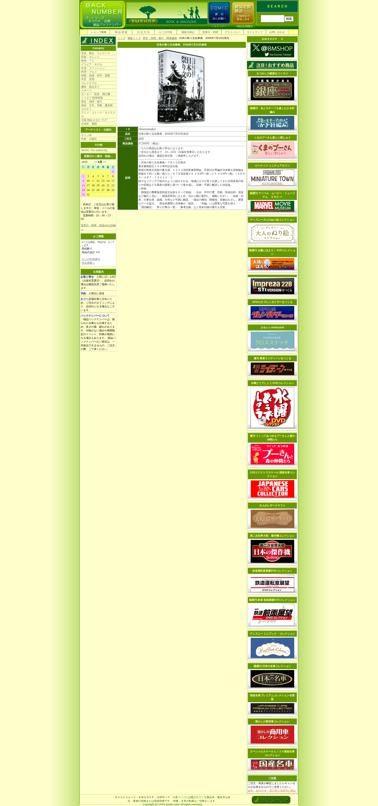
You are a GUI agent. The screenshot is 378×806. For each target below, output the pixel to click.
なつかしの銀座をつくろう (272, 73)
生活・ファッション (93, 68)
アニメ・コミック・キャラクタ (98, 114)
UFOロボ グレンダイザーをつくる (272, 302)
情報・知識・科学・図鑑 (95, 75)
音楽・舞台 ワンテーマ (95, 53)
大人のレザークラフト (272, 505)
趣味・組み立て (90, 86)
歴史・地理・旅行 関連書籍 (160, 38)
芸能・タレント (90, 56)
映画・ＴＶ (87, 60)
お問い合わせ (277, 32)
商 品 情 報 (121, 32)
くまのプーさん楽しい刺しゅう (272, 137)
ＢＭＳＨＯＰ (146, 797)
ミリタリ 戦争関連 (92, 97)
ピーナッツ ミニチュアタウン (272, 165)
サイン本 (86, 135)
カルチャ (86, 109)
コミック (219, 26)
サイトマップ (255, 32)
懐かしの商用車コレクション (272, 721)
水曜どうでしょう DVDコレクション (272, 383)
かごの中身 (165, 32)
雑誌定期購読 (245, 26)
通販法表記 (187, 32)
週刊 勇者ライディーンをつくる (272, 358)
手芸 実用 (87, 79)
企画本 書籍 (89, 123)
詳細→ (109, 156)
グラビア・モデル (91, 64)
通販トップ (134, 38)
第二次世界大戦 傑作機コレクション (272, 535)
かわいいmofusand (272, 327)
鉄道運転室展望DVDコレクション (272, 570)
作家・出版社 (89, 138)
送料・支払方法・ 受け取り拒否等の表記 (272, 790)
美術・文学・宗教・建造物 (97, 105)
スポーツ (86, 90)
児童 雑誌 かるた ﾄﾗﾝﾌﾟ (94, 120)
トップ (121, 38)
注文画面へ (88, 262)
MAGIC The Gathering (94, 150)
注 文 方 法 (143, 32)
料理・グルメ (89, 71)
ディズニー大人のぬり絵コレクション (272, 219)
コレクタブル (89, 83)
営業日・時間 (210, 32)
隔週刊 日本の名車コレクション (272, 666)
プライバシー (232, 32)
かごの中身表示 (91, 259)
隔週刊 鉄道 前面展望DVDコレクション (272, 599)
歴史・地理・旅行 (91, 101)
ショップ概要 (99, 32)
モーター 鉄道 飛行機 (95, 94)
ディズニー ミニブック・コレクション (272, 633)
